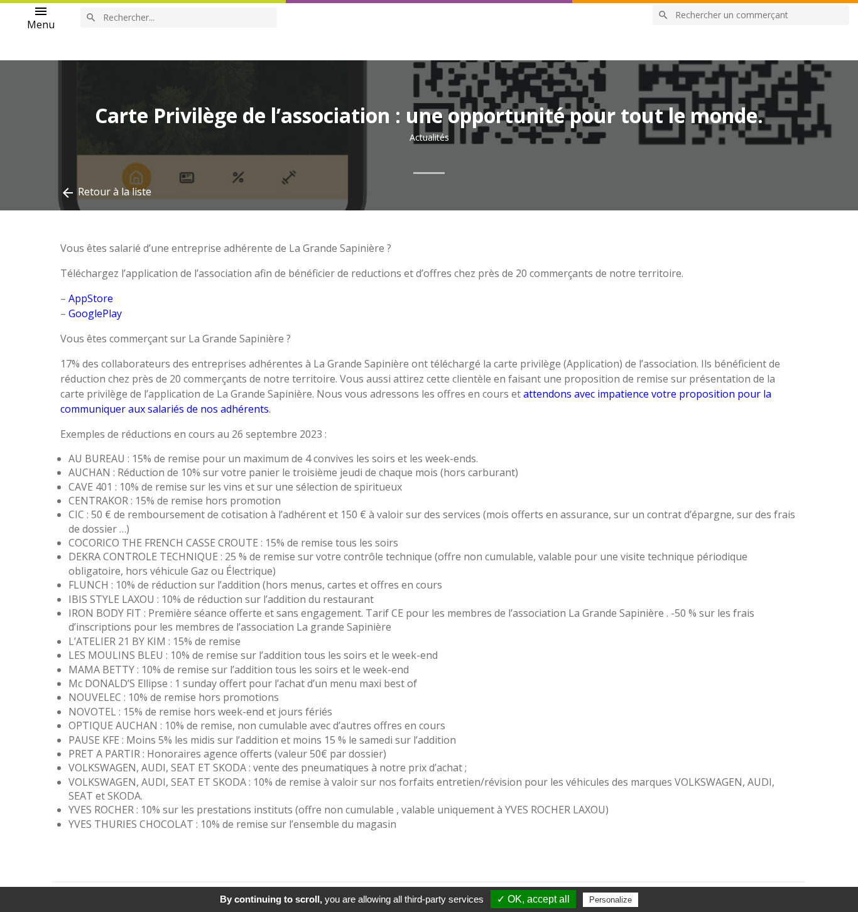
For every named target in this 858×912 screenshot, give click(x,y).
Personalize (610, 899)
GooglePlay (95, 313)
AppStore (90, 298)
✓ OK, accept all (533, 899)
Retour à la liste (105, 192)
